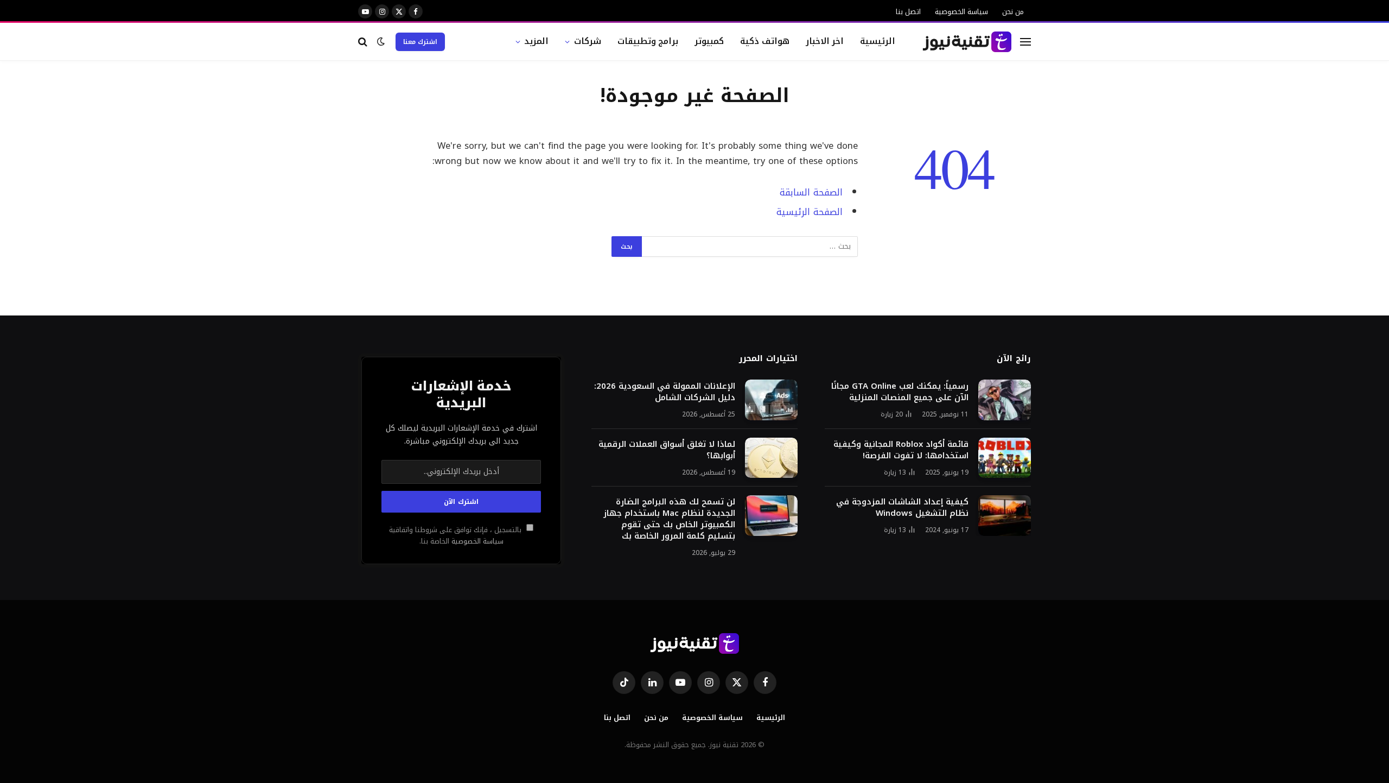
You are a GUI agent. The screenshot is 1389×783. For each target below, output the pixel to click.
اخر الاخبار (825, 41)
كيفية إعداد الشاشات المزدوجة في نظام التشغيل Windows (902, 507)
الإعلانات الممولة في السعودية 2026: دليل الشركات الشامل (664, 392)
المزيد (536, 41)
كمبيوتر (709, 41)
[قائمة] (1025, 41)
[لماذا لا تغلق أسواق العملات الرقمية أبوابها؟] (771, 458)
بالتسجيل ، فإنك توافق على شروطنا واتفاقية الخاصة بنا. (456, 535)
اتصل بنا (908, 11)
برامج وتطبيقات (648, 41)
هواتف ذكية (764, 41)
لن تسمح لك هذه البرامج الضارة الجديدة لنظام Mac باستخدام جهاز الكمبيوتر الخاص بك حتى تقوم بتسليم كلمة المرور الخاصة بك (669, 519)
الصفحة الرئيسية (809, 212)
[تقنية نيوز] (967, 42)
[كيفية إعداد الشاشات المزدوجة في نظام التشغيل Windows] (1004, 515)
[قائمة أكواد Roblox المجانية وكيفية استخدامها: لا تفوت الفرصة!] (1004, 458)
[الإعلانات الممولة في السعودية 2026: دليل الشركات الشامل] (771, 400)
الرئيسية (877, 41)
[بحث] (363, 41)
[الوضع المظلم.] (380, 41)
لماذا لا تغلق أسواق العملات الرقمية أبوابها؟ (666, 450)
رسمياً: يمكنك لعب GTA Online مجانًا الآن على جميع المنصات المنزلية (900, 392)
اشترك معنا (420, 42)
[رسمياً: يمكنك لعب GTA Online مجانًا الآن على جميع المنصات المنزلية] (1004, 400)
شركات (587, 41)
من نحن (1013, 11)
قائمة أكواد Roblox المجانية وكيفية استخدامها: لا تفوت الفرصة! (901, 450)
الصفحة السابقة (811, 192)
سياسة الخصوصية (961, 11)
